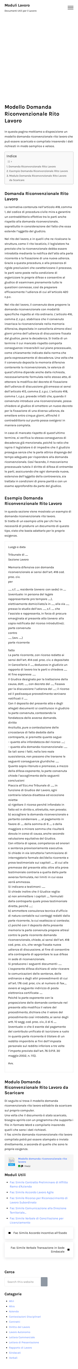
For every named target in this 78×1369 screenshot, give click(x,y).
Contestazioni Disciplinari (25, 1316)
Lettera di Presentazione (24, 1342)
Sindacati (15, 1352)
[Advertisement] (39, 56)
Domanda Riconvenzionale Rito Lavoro (32, 166)
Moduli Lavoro (17, 5)
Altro (12, 1306)
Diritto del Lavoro (19, 1327)
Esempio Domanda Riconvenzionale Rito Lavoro (38, 171)
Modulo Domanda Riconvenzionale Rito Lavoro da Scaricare (37, 178)
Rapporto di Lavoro (20, 1347)
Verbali (13, 1357)
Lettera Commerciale (22, 1337)
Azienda (14, 1311)
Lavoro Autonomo (19, 1332)
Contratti (14, 1321)
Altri (11, 1301)
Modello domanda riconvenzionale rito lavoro (42, 1160)
